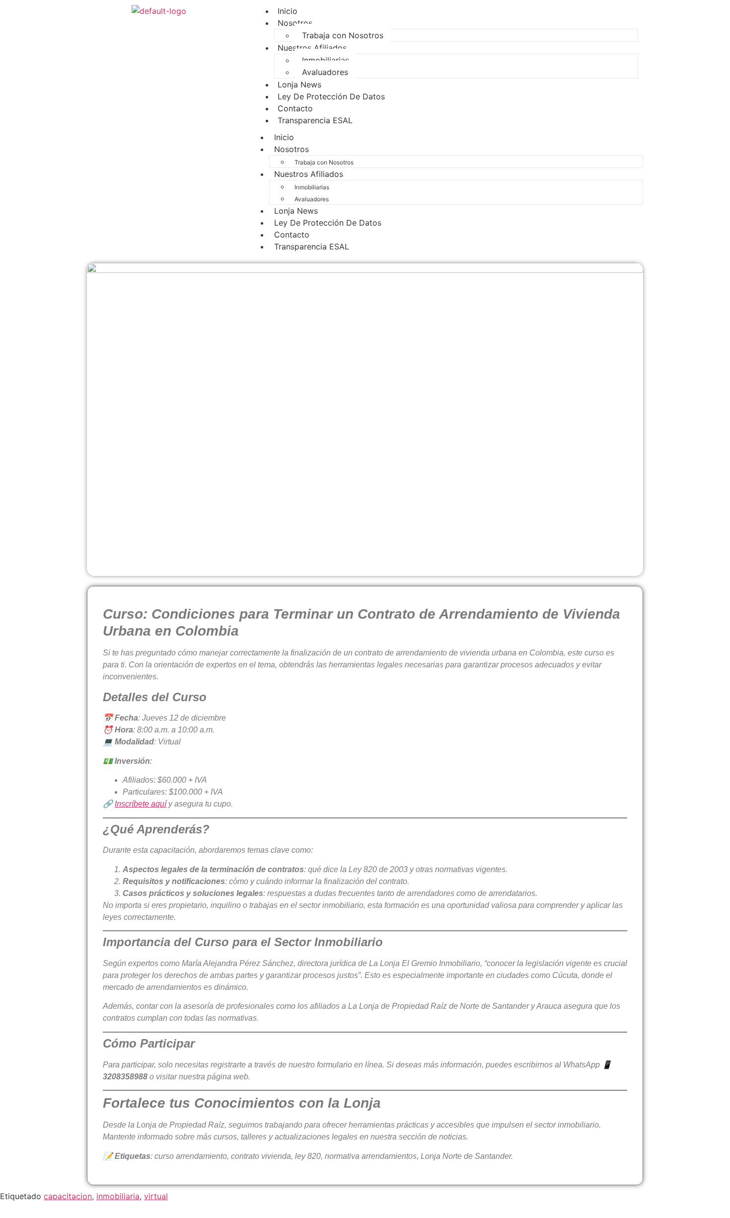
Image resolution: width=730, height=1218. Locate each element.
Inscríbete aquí (140, 804)
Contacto (291, 235)
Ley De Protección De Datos (331, 96)
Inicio (284, 137)
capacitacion (68, 1196)
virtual (156, 1196)
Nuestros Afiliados (312, 48)
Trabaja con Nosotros (324, 162)
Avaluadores (325, 72)
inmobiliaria (118, 1196)
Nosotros (295, 23)
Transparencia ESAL (315, 120)
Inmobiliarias (325, 60)
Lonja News (296, 211)
